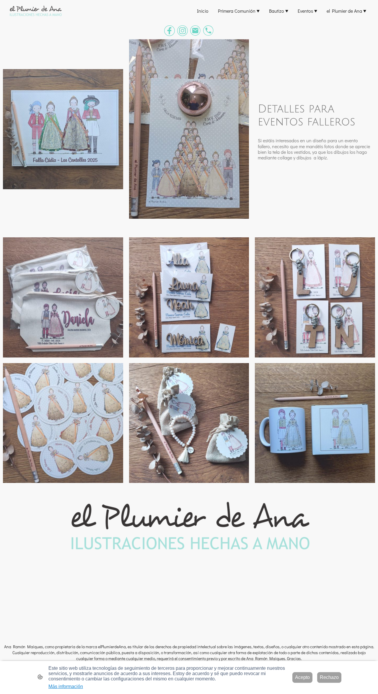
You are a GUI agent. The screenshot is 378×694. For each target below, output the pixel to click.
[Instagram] (182, 30)
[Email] (195, 30)
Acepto (302, 677)
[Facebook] (169, 30)
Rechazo (329, 677)
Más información (65, 686)
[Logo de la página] (35, 10)
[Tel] (208, 30)
